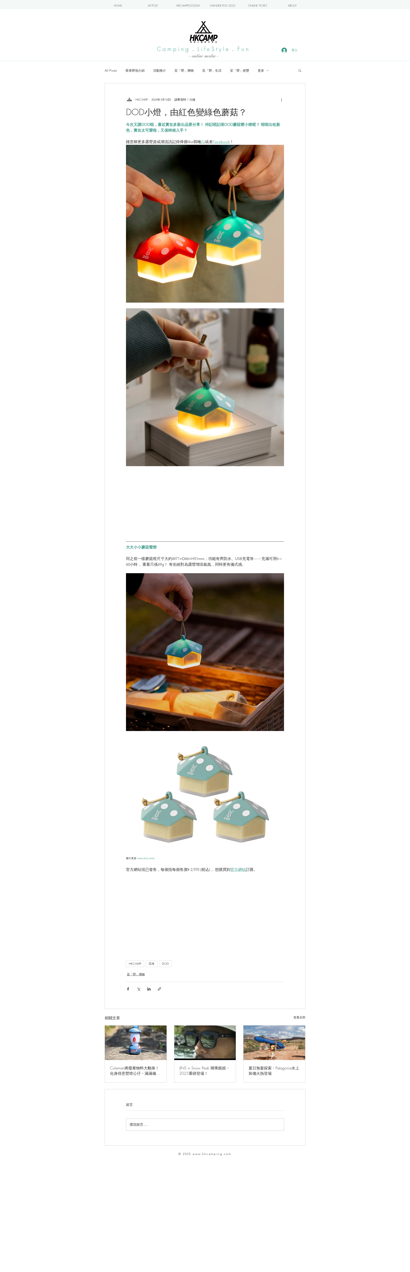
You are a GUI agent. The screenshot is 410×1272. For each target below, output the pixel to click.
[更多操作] (281, 99)
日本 (152, 964)
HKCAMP (135, 964)
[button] (300, 70)
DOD (165, 964)
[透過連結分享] (159, 989)
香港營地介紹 (135, 70)
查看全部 (299, 1017)
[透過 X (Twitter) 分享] (138, 989)
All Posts (111, 70)
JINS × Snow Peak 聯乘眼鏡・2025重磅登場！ (204, 1070)
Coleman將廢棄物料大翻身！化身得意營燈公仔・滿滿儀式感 (135, 1070)
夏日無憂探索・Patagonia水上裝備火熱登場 (274, 1070)
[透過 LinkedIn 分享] (149, 989)
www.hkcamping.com (212, 1154)
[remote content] (205, 502)
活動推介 (159, 70)
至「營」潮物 (184, 70)
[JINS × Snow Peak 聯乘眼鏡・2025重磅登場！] (205, 1042)
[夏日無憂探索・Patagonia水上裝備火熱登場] (274, 1042)
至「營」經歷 (239, 70)
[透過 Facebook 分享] (128, 989)
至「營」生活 (211, 70)
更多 (261, 70)
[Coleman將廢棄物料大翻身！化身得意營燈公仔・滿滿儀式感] (136, 1042)
